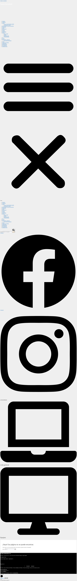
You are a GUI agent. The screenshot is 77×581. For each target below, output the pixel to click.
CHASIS (3, 38)
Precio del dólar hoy (3, 569)
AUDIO (3, 28)
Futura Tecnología (6, 4)
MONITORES (4, 31)
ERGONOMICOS (4, 44)
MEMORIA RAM (6, 35)
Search (1, 231)
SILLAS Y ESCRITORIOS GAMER (9, 24)
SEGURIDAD (4, 27)
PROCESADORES (6, 36)
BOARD (5, 34)
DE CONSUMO (4, 45)
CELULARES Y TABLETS (6, 39)
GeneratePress (15, 572)
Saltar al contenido (3, 0)
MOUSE (3, 30)
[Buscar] (15, 549)
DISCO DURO (6, 33)
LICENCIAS (4, 22)
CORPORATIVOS (4, 46)
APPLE (3, 41)
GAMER (3, 23)
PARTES (3, 32)
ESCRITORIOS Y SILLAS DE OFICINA (8, 26)
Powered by (2, 578)
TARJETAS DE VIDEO (5, 42)
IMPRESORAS (4, 43)
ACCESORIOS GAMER (7, 25)
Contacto (3, 21)
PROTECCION (4, 29)
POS (2, 37)
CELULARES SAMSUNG (7, 40)
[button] (38, 124)
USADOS (3, 212)
